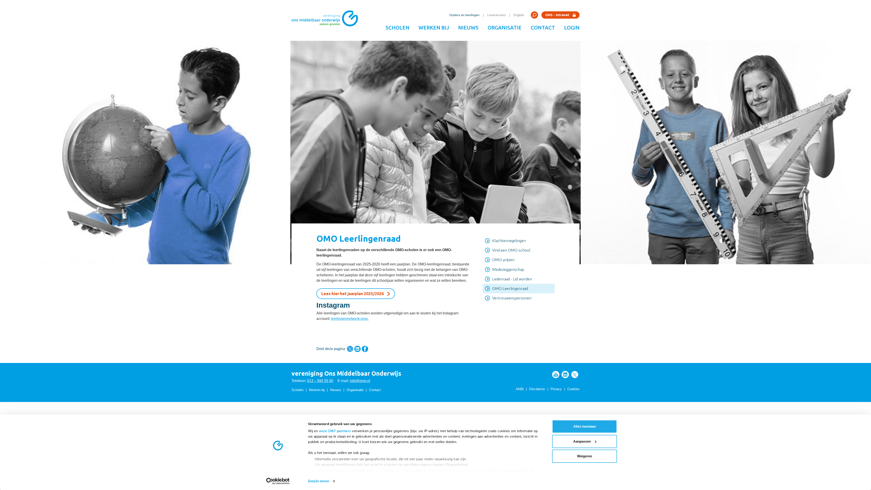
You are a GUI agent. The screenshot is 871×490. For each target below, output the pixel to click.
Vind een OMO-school (511, 250)
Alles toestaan (584, 426)
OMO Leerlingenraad (510, 288)
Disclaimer (537, 389)
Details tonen (318, 481)
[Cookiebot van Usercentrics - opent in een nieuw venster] (278, 481)
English (519, 15)
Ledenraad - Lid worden (512, 279)
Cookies (573, 389)
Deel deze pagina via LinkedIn (357, 349)
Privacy (556, 389)
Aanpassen (582, 441)
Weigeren (584, 456)
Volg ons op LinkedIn (565, 374)
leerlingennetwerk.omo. (350, 319)
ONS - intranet (557, 15)
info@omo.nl (360, 381)
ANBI (520, 389)
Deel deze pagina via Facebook (365, 349)
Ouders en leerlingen (464, 15)
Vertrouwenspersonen (511, 298)
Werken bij (433, 27)
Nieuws (468, 27)
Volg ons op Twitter (574, 374)
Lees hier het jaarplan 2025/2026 (352, 293)
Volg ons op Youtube (555, 374)
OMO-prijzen (503, 259)
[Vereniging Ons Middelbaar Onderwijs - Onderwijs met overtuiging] (326, 20)
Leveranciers (496, 15)
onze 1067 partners (335, 431)
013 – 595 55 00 (320, 381)
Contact (543, 27)
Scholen (397, 27)
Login (572, 27)
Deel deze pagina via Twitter (350, 349)
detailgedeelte (468, 471)
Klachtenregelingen (509, 240)
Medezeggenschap (508, 269)
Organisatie (505, 27)
